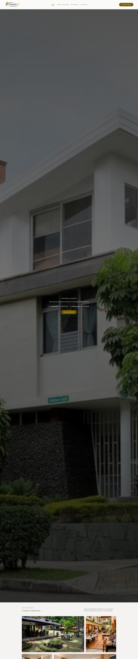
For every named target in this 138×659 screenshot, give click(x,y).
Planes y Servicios (63, 4)
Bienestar (84, 4)
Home (53, 4)
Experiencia (75, 4)
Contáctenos (126, 4)
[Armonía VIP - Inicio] (12, 4)
